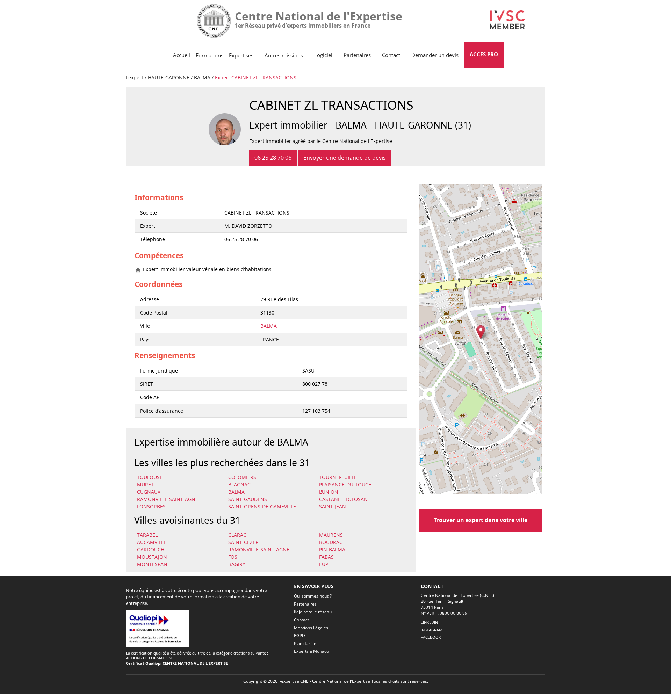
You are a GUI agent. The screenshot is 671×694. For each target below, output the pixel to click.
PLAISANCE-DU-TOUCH (345, 484)
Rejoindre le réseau (313, 612)
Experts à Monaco (311, 651)
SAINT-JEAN (332, 506)
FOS (232, 557)
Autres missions (284, 55)
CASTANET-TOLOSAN (343, 499)
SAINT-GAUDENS (247, 499)
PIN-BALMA (332, 549)
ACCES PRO (484, 54)
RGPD (299, 635)
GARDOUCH (150, 549)
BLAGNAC (239, 484)
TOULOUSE (150, 477)
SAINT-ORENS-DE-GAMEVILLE (262, 506)
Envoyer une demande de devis (344, 157)
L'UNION (328, 492)
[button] (480, 332)
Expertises (241, 55)
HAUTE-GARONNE (168, 77)
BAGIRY (236, 564)
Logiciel (323, 54)
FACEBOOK (431, 637)
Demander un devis (435, 54)
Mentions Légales (311, 628)
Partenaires (357, 54)
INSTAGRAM (431, 629)
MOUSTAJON (152, 557)
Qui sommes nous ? (313, 596)
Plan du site (305, 643)
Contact (391, 54)
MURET (145, 484)
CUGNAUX (148, 492)
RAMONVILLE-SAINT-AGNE (167, 499)
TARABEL (147, 535)
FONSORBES (151, 506)
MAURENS (331, 535)
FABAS (326, 557)
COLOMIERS (242, 477)
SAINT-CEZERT (244, 542)
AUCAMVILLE (151, 542)
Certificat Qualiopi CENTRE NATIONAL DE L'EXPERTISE (177, 663)
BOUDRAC (330, 542)
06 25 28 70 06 (272, 157)
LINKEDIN (429, 622)
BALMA (202, 77)
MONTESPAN (152, 564)
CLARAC (237, 535)
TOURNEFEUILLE (338, 477)
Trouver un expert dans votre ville (480, 520)
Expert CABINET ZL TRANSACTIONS (255, 77)
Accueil (181, 54)
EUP (323, 564)
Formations (209, 55)
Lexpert (134, 77)
